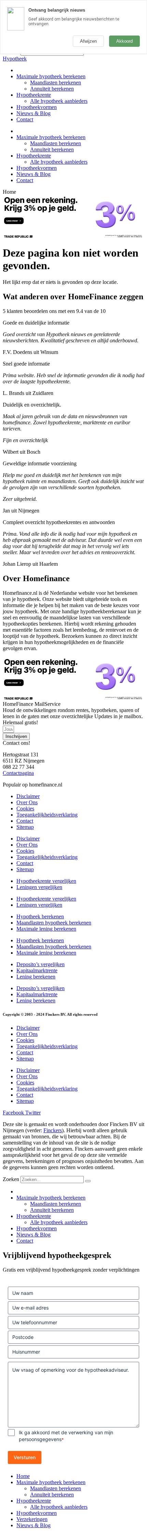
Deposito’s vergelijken (40, 964)
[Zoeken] (88, 1181)
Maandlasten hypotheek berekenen (53, 923)
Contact (24, 119)
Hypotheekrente (33, 95)
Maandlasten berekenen (55, 82)
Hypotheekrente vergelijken (46, 881)
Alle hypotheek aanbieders (59, 101)
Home (23, 1476)
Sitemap (25, 827)
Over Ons (27, 802)
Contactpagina (18, 773)
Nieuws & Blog (33, 113)
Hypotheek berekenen (40, 916)
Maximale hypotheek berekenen (50, 76)
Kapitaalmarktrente (36, 970)
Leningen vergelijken (39, 887)
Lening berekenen (35, 977)
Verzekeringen (32, 1519)
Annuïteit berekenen (52, 89)
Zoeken (11, 1179)
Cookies (25, 808)
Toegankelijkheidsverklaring (47, 815)
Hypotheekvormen (36, 107)
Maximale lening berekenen (46, 929)
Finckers (52, 1130)
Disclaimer (28, 796)
